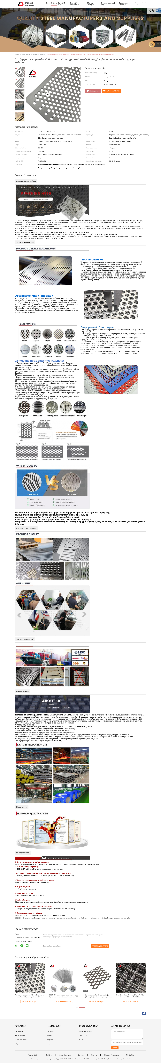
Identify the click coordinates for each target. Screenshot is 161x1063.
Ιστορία (49, 1035)
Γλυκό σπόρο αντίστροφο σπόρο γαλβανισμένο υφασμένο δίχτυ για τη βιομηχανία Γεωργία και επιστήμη (97, 996)
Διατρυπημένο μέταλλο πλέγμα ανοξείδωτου (72, 918)
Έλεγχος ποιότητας (90, 3)
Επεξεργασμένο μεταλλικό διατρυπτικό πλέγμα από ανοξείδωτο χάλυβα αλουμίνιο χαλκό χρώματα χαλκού (80, 54)
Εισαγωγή (50, 1031)
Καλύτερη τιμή (94, 91)
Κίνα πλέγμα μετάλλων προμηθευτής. (43, 1059)
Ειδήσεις (81, 1055)
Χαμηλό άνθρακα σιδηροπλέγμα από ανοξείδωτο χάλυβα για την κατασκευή (29, 996)
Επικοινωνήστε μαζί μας (108, 3)
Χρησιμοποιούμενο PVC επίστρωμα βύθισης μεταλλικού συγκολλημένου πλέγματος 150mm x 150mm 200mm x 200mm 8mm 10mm (131, 996)
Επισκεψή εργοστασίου (74, 3)
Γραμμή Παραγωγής (85, 1031)
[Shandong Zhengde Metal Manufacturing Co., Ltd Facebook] (144, 1013)
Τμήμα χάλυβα (19, 1031)
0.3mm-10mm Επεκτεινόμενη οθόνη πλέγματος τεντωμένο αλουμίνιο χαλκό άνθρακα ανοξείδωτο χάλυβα (63, 996)
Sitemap (94, 1055)
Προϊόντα (54, 3)
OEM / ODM (83, 1035)
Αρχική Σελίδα (33, 1055)
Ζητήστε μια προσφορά (123, 3)
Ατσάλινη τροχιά (20, 1035)
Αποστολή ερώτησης (100, 946)
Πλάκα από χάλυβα (21, 1039)
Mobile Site (130, 1055)
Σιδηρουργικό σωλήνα (22, 1044)
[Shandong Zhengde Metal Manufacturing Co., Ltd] (25, 4)
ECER (128, 1059)
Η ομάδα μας (51, 1044)
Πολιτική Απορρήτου (111, 1055)
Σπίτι (48, 3)
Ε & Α (81, 1039)
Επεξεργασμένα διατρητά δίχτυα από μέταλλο (38, 918)
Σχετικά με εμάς (61, 3)
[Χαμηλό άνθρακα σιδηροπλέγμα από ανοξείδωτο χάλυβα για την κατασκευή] (30, 977)
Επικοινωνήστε (112, 91)
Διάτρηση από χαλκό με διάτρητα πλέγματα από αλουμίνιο (111, 918)
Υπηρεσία (50, 1039)
